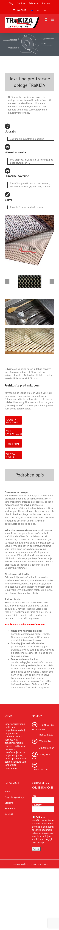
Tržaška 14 (45, 741)
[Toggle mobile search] (46, 19)
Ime (34, 795)
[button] (7, 281)
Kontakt (9, 814)
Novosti (9, 791)
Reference (10, 808)
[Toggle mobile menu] (52, 19)
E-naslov (37, 804)
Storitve (9, 802)
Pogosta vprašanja (14, 797)
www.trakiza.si (41, 769)
